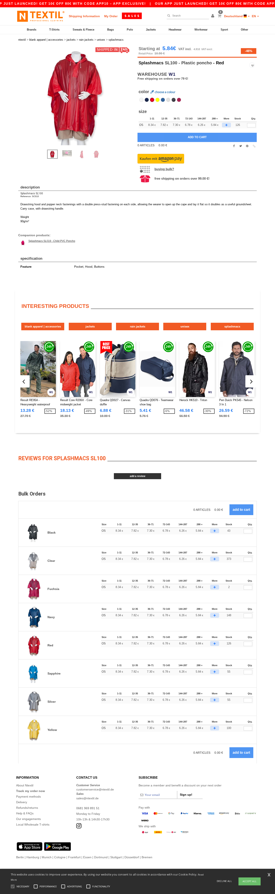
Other (244, 29)
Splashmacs (151, 62)
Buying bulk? (164, 169)
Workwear (201, 29)
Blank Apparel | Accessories (43, 326)
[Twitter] (240, 146)
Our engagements (28, 819)
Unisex (184, 326)
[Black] (173, 100)
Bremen (147, 857)
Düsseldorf (131, 857)
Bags (110, 29)
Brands (31, 29)
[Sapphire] (163, 100)
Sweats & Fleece (83, 29)
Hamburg (32, 857)
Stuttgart (116, 857)
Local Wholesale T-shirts (32, 824)
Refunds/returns (27, 807)
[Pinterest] (247, 146)
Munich (47, 857)
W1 (172, 74)
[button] (213, 16)
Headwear (175, 29)
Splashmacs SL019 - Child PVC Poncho (51, 240)
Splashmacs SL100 (31, 193)
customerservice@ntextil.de (95, 789)
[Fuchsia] (179, 100)
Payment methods (28, 796)
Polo (130, 29)
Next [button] (79, 100)
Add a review (137, 476)
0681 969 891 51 (87, 808)
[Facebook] (234, 146)
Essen (87, 857)
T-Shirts (54, 29)
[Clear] (141, 100)
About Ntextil (24, 785)
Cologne (60, 857)
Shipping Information (84, 16)
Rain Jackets (137, 326)
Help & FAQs (25, 813)
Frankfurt (74, 857)
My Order (111, 16)
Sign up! (186, 794)
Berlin (20, 857)
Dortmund (101, 857)
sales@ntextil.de (87, 798)
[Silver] (168, 100)
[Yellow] (157, 100)
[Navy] (147, 100)
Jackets (151, 29)
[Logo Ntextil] (40, 16)
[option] (76, 95)
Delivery (21, 802)
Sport (224, 29)
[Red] (152, 100)
